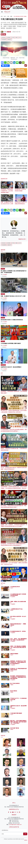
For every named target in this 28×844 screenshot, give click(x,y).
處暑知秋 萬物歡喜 (14, 653)
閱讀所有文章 (22, 239)
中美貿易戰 (4, 39)
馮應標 (11, 692)
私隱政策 (25, 840)
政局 (5, 16)
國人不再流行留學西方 (15, 683)
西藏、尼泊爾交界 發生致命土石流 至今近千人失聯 (13, 296)
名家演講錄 (3, 364)
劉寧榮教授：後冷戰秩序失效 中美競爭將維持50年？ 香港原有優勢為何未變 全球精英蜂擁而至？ (18, 662)
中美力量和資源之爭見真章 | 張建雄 (20, 16)
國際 (11, 16)
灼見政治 (2, 268)
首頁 (1, 16)
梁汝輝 (11, 671)
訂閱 (25, 834)
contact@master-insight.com (15, 824)
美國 (16, 37)
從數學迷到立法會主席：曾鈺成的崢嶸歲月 (11, 367)
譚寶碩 (11, 610)
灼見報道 (2, 294)
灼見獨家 (8, 37)
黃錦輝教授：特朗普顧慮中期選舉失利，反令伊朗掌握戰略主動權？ (7, 191)
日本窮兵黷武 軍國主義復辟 (16, 713)
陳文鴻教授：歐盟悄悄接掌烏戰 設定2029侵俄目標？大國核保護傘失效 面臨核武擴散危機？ (18, 677)
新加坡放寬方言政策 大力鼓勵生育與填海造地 (12, 319)
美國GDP (9, 39)
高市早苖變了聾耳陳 (14, 728)
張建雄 (9, 32)
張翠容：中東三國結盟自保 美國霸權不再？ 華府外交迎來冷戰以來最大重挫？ (18, 647)
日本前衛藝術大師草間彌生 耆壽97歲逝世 (11, 343)
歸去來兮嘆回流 (13, 690)
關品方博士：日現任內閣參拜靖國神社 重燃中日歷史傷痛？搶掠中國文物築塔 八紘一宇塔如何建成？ (18, 722)
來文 (11, 626)
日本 (20, 37)
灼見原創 (3, 37)
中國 (8, 16)
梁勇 (11, 700)
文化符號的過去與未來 (15, 586)
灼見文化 (2, 341)
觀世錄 (3, 34)
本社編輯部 (5, 274)
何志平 (11, 587)
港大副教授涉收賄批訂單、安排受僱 (18, 631)
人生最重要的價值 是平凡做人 (16, 609)
